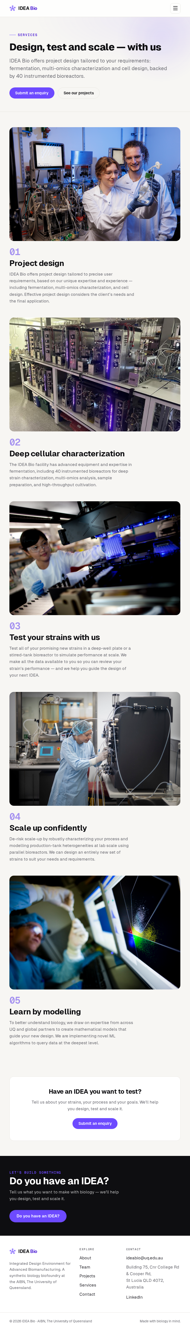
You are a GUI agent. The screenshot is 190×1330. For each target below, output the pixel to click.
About (85, 1257)
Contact (87, 1294)
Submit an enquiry (32, 93)
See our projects (79, 93)
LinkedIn (134, 1297)
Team (84, 1267)
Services (87, 1285)
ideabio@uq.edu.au (144, 1257)
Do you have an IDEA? (38, 1216)
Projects (87, 1275)
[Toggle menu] (175, 8)
